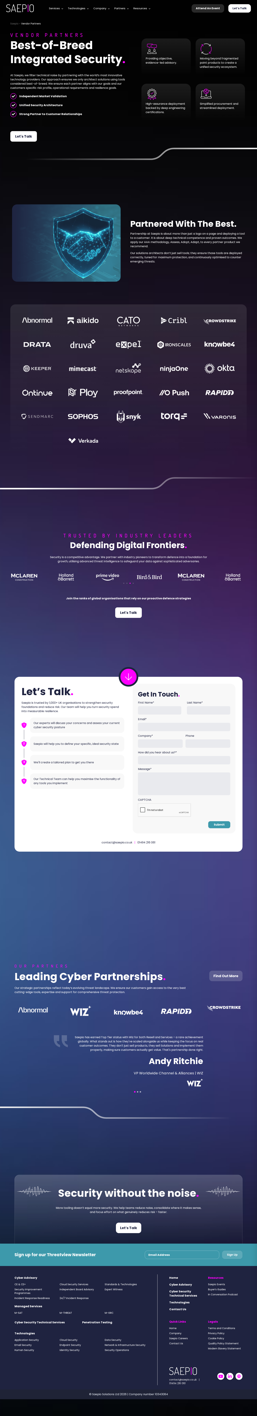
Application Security (27, 1344)
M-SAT (19, 1317)
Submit (219, 825)
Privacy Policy (216, 1337)
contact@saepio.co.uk (117, 842)
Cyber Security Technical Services (40, 1327)
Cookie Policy (216, 1342)
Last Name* (195, 703)
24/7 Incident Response (74, 1302)
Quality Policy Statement (223, 1347)
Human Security (24, 1354)
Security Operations (117, 1354)
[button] (123, 583)
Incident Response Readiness (32, 1302)
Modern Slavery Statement (224, 1352)
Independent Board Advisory (77, 1293)
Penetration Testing (97, 1327)
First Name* (146, 703)
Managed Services (28, 1310)
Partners (119, 8)
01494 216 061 (146, 842)
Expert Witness (114, 1293)
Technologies (76, 8)
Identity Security (70, 1354)
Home (173, 1282)
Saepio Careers (178, 1342)
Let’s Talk (240, 8)
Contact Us (177, 1313)
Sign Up (232, 1259)
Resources (140, 8)
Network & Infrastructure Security (125, 1349)
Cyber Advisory (26, 1282)
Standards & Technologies (121, 1288)
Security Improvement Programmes (28, 1295)
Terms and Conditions (221, 1332)
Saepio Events (216, 1288)
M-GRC (109, 1317)
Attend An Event (208, 8)
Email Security (23, 1349)
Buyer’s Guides (217, 1293)
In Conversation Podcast (223, 1298)
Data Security (113, 1344)
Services (54, 8)
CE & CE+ (20, 1288)
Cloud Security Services (74, 1288)
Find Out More (225, 975)
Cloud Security (68, 1344)
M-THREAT (66, 1317)
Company (99, 8)
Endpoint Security (70, 1349)
